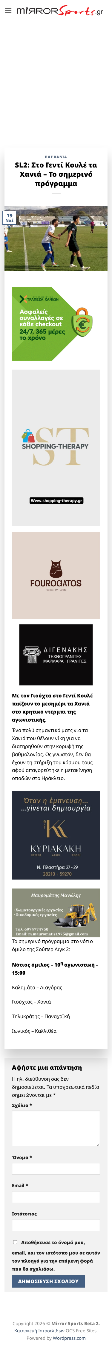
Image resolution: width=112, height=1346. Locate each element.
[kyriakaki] (56, 835)
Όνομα (22, 1157)
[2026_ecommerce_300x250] (56, 323)
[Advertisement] (56, 80)
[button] (8, 10)
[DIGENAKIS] (56, 655)
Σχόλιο (22, 1105)
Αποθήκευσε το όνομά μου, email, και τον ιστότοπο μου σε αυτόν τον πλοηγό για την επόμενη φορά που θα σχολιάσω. (56, 1255)
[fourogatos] (56, 575)
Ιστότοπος (24, 1214)
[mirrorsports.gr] (60, 10)
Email (20, 1185)
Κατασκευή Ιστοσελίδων (39, 1330)
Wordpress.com (69, 1338)
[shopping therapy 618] (56, 447)
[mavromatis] (56, 912)
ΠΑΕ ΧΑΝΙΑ (56, 156)
